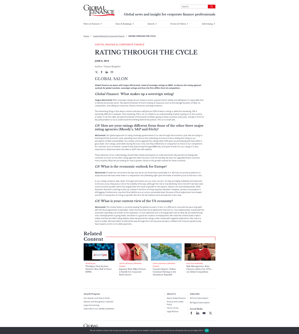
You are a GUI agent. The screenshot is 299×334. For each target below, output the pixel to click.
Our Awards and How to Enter (97, 298)
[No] (296, 330)
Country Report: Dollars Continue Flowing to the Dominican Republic (164, 272)
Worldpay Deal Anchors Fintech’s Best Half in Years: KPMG (98, 269)
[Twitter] (97, 72)
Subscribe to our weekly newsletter (99, 308)
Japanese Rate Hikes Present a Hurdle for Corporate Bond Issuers (132, 272)
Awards (151, 24)
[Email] (112, 72)
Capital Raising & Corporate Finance (109, 36)
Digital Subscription (201, 302)
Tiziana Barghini (112, 66)
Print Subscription (200, 298)
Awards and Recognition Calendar (98, 301)
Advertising (207, 24)
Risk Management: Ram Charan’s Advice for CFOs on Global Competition (198, 269)
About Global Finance (176, 298)
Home (86, 36)
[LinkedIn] (107, 72)
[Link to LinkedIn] (197, 313)
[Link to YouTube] (204, 313)
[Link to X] (210, 313)
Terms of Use (172, 308)
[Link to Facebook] (191, 313)
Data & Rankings (124, 24)
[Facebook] (102, 72)
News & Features (92, 24)
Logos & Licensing (91, 305)
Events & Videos (178, 24)
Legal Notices (172, 311)
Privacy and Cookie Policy (175, 303)
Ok (207, 330)
